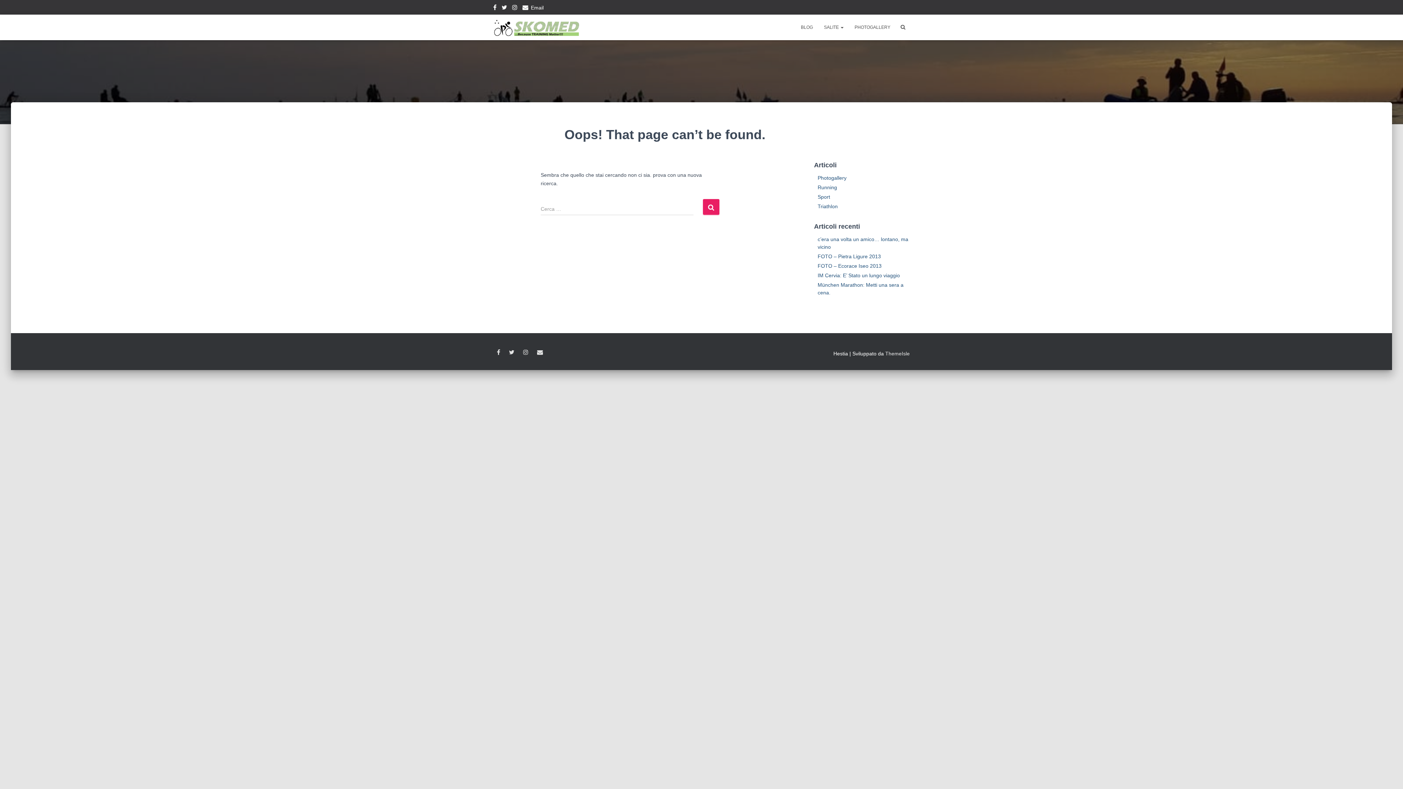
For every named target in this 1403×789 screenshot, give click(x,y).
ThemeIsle (897, 354)
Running (827, 187)
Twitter (504, 8)
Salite (832, 27)
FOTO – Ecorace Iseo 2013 (850, 266)
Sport (824, 197)
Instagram (514, 8)
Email (537, 8)
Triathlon (828, 206)
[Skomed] (536, 27)
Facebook (495, 8)
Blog (807, 27)
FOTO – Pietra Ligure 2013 (849, 256)
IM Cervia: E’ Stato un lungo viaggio (859, 275)
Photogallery (872, 27)
